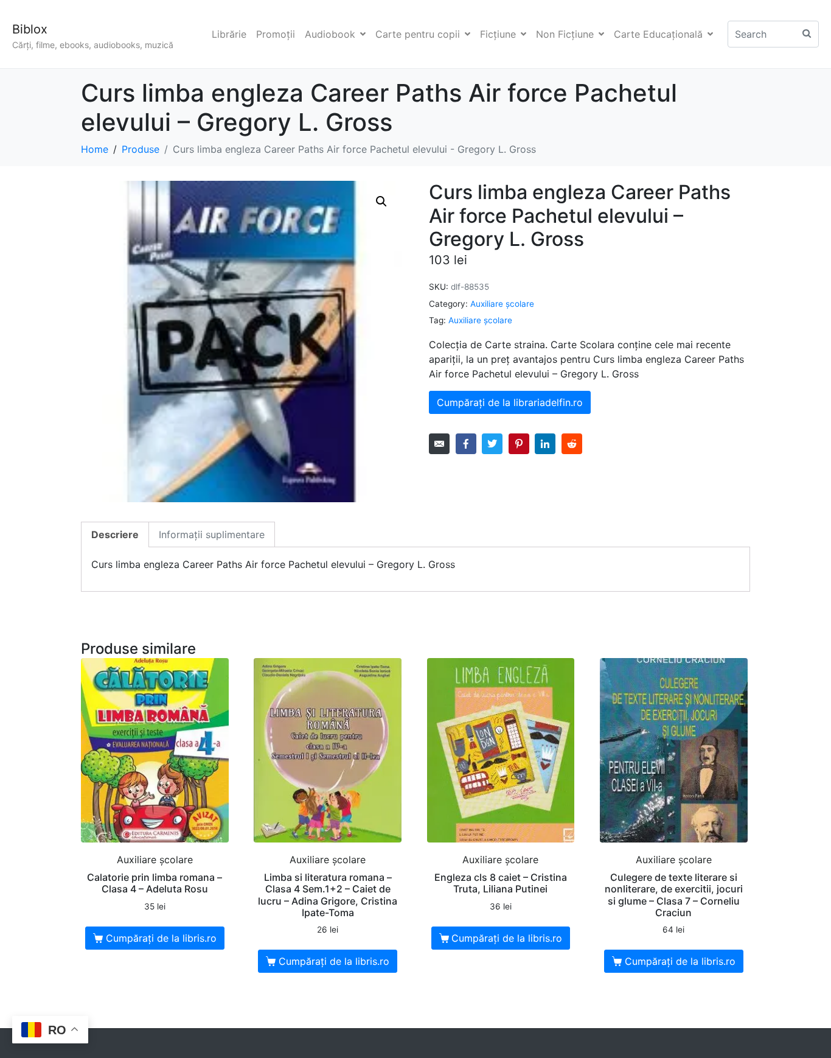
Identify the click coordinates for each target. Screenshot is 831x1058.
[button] (381, 201)
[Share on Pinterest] (519, 443)
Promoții (275, 34)
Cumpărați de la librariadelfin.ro (510, 402)
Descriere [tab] (115, 534)
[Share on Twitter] (492, 443)
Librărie (229, 34)
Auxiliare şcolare (502, 304)
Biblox (29, 29)
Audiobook (330, 34)
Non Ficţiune (565, 34)
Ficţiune (498, 34)
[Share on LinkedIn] (545, 443)
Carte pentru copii (417, 34)
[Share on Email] (439, 443)
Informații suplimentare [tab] (212, 534)
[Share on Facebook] (466, 443)
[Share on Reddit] (572, 443)
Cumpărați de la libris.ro (161, 938)
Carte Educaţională (658, 34)
